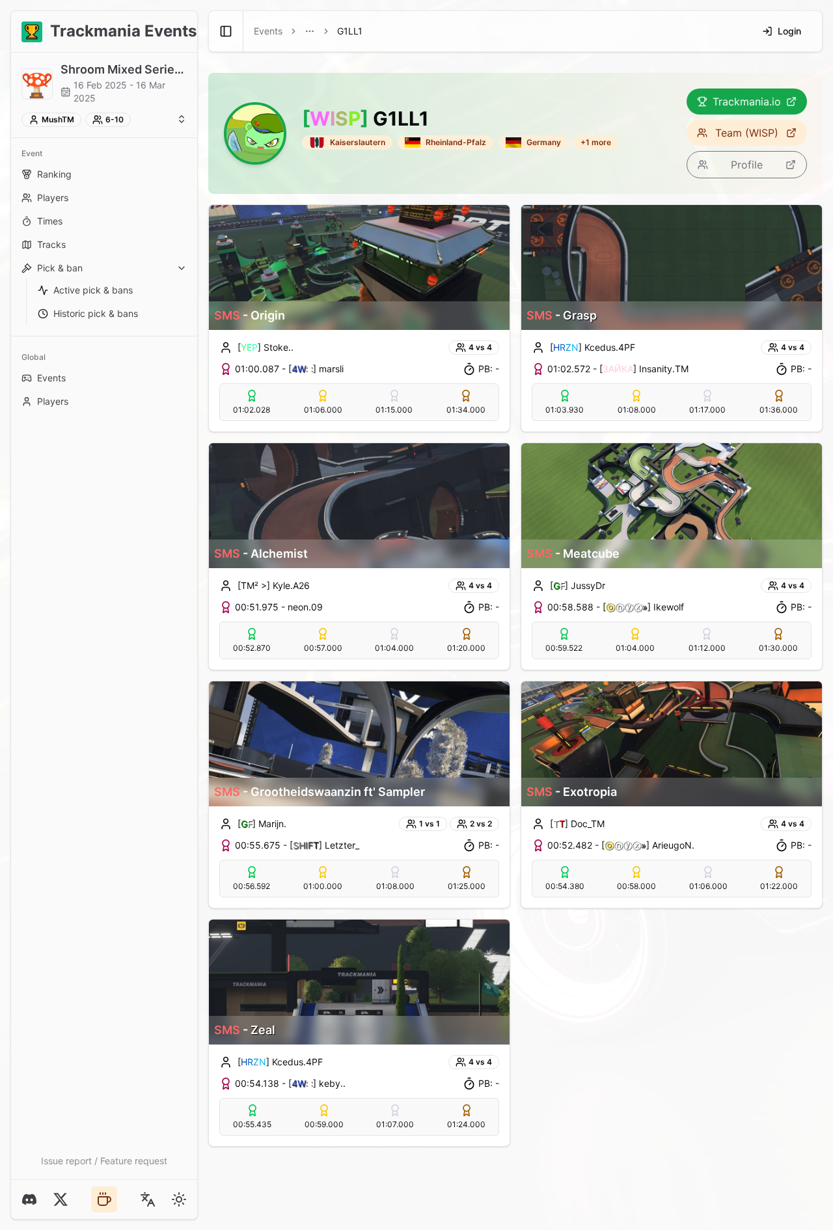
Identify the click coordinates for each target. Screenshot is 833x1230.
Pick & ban (60, 267)
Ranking (54, 174)
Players (52, 197)
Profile (747, 164)
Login (789, 30)
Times (49, 220)
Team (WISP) (746, 132)
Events (51, 377)
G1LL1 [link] (349, 30)
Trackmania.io (747, 101)
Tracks (51, 244)
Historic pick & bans (95, 313)
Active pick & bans (93, 289)
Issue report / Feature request (104, 1160)
